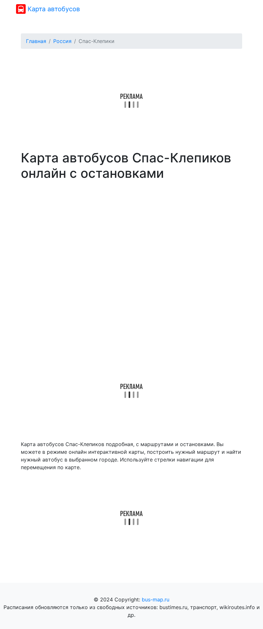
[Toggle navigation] (238, 9)
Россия (62, 41)
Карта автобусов (53, 9)
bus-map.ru (155, 599)
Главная (36, 41)
